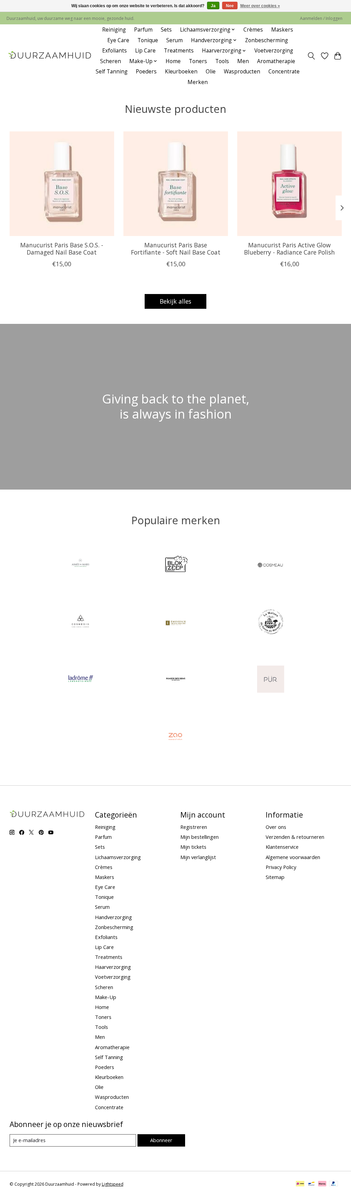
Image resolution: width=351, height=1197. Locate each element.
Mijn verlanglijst (198, 857)
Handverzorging (113, 917)
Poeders (146, 71)
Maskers (282, 29)
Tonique (147, 40)
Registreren (193, 826)
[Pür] (271, 680)
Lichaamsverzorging (118, 857)
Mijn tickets (193, 846)
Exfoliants (114, 50)
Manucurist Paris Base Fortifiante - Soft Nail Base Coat (175, 248)
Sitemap (275, 876)
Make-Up (105, 997)
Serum (174, 40)
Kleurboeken (181, 71)
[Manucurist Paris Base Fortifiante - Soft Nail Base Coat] (175, 183)
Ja (213, 5)
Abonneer (161, 1140)
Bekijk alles (175, 301)
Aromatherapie (276, 61)
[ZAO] (175, 737)
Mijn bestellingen (199, 836)
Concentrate (284, 71)
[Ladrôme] (80, 680)
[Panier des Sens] (175, 680)
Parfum (143, 29)
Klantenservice (282, 846)
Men (243, 61)
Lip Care (145, 50)
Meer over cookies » (260, 5)
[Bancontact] (311, 1184)
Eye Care (118, 40)
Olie (211, 71)
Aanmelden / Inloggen (321, 18)
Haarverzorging (113, 966)
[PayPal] (333, 1184)
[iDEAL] (300, 1184)
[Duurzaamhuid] (50, 55)
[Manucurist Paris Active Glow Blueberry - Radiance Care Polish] (289, 183)
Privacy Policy (281, 867)
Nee (230, 5)
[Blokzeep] (175, 565)
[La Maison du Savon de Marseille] (271, 622)
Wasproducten (242, 71)
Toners (198, 61)
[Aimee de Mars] (80, 565)
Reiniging (114, 29)
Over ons (276, 826)
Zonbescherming (266, 40)
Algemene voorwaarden (293, 857)
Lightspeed (112, 1184)
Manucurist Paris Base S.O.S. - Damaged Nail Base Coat (61, 248)
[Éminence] (175, 622)
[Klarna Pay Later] (322, 1184)
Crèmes (253, 29)
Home (173, 61)
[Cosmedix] (80, 622)
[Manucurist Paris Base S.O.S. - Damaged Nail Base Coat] (62, 183)
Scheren (110, 61)
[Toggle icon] (311, 56)
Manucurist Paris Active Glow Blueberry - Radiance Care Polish (289, 248)
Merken (197, 82)
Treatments (179, 50)
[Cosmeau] (271, 565)
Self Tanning (112, 71)
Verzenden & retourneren (295, 836)
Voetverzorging (273, 50)
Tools (222, 61)
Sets (166, 29)
